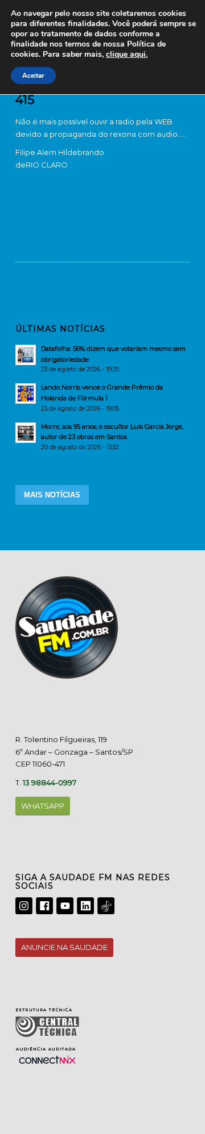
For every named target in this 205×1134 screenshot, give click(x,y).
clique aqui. (126, 54)
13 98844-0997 (49, 782)
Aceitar (33, 75)
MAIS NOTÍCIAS (52, 495)
